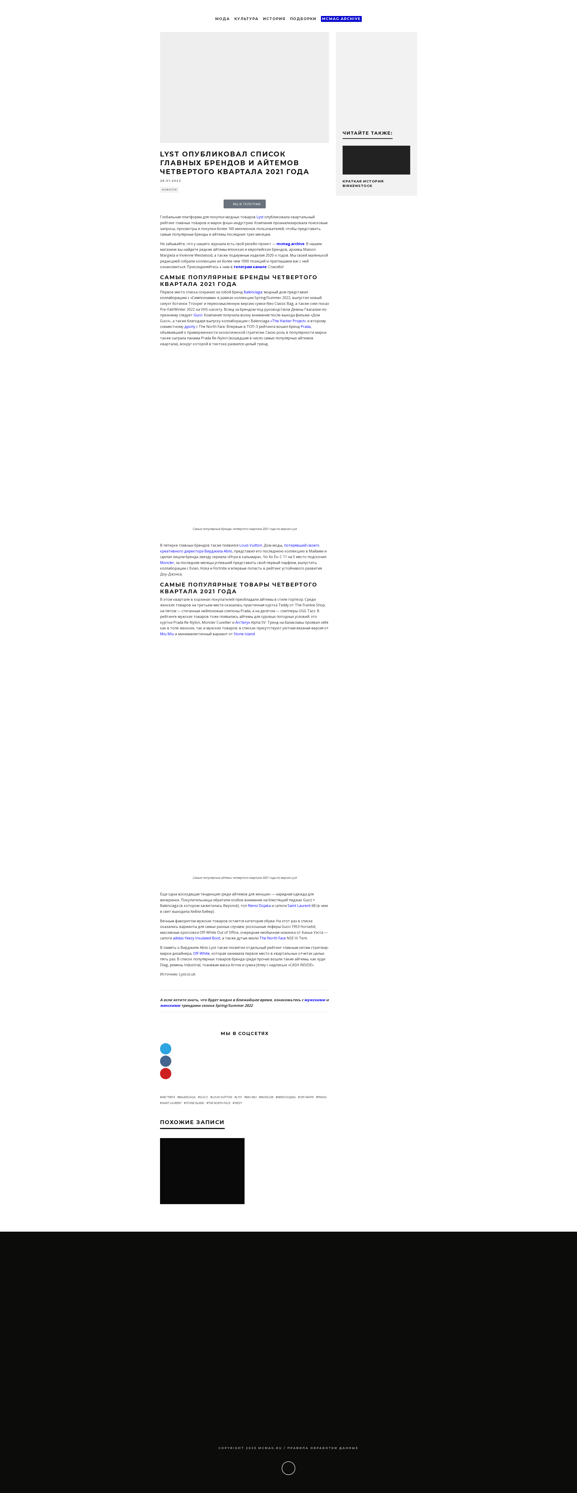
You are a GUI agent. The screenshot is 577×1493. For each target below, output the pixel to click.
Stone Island (244, 633)
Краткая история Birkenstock (363, 183)
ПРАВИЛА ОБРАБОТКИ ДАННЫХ (323, 1448)
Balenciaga (253, 292)
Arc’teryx (242, 622)
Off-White (201, 953)
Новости (169, 189)
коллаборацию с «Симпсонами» (188, 297)
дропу (189, 326)
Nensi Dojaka (259, 905)
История (274, 19)
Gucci (198, 315)
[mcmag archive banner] (376, 117)
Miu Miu (167, 633)
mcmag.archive (291, 243)
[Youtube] (165, 1073)
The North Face (272, 938)
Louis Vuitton (250, 545)
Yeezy (238, 1103)
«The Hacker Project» (288, 320)
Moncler (167, 562)
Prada (306, 326)
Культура (246, 19)
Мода (222, 19)
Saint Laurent (299, 905)
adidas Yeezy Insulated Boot (196, 938)
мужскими (314, 999)
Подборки (303, 19)
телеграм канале (250, 266)
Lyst (259, 216)
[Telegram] (165, 1048)
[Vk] (165, 1061)
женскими (170, 1005)
